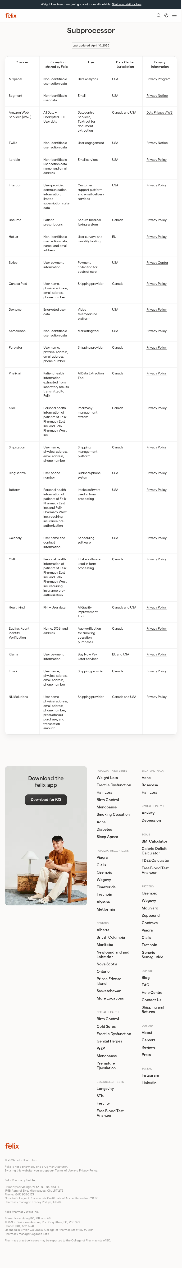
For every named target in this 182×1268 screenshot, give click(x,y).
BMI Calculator (154, 841)
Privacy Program (158, 79)
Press (146, 1055)
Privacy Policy (156, 159)
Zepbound (151, 916)
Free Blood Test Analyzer (110, 1113)
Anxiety (148, 813)
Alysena (103, 902)
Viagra (102, 857)
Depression (151, 820)
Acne (101, 822)
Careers (148, 1040)
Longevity (105, 1089)
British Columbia (111, 937)
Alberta (103, 930)
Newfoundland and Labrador (113, 954)
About (147, 1033)
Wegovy (104, 880)
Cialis (101, 865)
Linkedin (149, 1083)
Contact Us (151, 1000)
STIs (100, 1096)
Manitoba (105, 945)
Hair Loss (104, 792)
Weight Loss (107, 778)
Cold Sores (106, 1026)
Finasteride (106, 887)
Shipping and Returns (153, 1009)
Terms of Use (64, 1170)
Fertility (103, 1103)
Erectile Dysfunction (114, 785)
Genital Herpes (109, 1041)
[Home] (11, 15)
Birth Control (108, 800)
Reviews (148, 1047)
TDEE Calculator (156, 860)
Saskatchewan (109, 991)
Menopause (107, 807)
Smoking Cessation (113, 814)
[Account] (166, 15)
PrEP (101, 1049)
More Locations (110, 998)
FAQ (145, 985)
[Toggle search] (158, 15)
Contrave (150, 923)
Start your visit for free (126, 4)
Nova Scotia (107, 964)
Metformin (106, 909)
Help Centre (152, 993)
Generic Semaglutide (152, 955)
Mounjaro (150, 908)
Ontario (103, 971)
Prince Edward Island (109, 981)
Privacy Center (157, 262)
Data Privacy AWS (159, 112)
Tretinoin (104, 894)
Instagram (150, 1075)
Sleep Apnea (107, 837)
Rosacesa (150, 785)
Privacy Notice (157, 95)
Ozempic (104, 872)
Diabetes (104, 829)
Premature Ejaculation (106, 1065)
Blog (146, 978)
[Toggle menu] (174, 15)
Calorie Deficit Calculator (154, 851)
